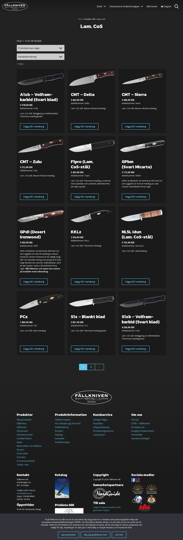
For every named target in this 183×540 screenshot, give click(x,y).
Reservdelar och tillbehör (29, 445)
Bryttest (59, 430)
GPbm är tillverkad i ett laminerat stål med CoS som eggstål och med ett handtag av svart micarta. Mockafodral (142, 183)
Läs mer (119, 534)
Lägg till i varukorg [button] (33, 126)
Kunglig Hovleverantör (142, 430)
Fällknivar (21, 423)
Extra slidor (22, 453)
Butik (99, 6)
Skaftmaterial (61, 427)
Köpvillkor (98, 423)
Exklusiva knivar (25, 434)
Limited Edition (24, 438)
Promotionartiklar (26, 460)
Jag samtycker (68, 534)
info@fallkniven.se (24, 493)
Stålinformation (63, 419)
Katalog (59, 434)
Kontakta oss (138, 427)
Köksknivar (22, 430)
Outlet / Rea (23, 464)
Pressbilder (137, 434)
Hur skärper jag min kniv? (68, 423)
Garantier (60, 438)
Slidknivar (22, 427)
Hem (80, 19)
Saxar (19, 442)
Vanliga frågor (100, 419)
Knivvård (21, 457)
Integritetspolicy (101, 427)
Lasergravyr (99, 434)
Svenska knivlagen (140, 438)
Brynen (20, 449)
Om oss (135, 419)
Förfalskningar (62, 442)
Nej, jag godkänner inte (95, 534)
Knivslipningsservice (103, 430)
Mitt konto (152, 6)
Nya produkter (24, 419)
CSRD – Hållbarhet (140, 423)
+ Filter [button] (20, 63)
